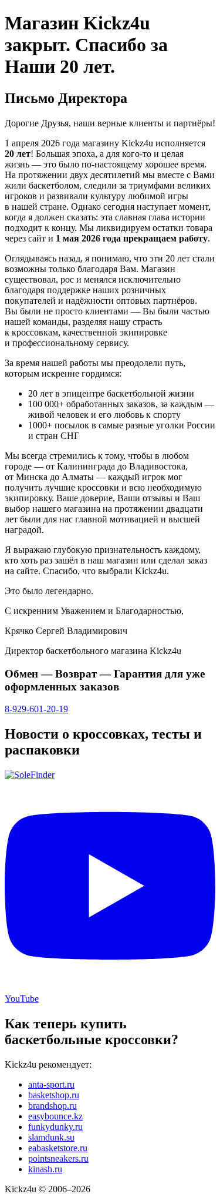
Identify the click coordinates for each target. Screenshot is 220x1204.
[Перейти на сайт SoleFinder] (30, 775)
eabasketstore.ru (57, 1148)
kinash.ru (45, 1169)
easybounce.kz (55, 1116)
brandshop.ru (52, 1106)
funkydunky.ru (55, 1127)
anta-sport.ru (51, 1084)
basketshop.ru (53, 1095)
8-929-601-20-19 (36, 709)
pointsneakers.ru (58, 1158)
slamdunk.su (51, 1137)
